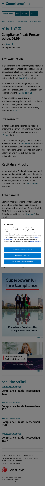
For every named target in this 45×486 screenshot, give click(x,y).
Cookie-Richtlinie (35, 241)
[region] (22, 243)
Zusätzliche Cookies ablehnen (22, 250)
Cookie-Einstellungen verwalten (22, 262)
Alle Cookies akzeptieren (23, 256)
